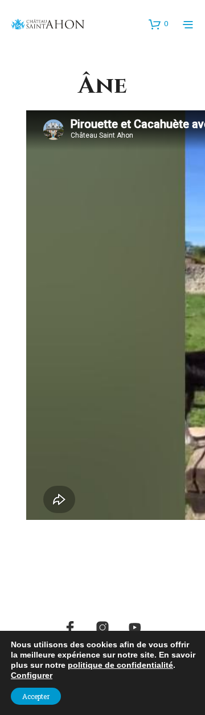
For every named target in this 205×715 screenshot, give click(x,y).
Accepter (36, 696)
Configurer (31, 675)
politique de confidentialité (120, 664)
